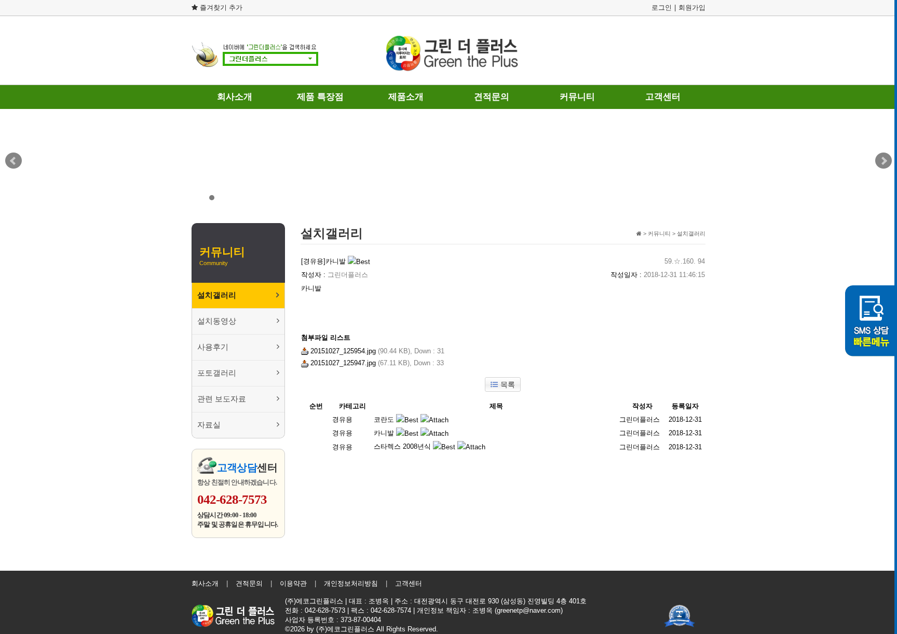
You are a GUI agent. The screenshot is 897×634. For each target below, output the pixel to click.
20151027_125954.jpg (342, 351)
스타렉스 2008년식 (402, 446)
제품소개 (406, 97)
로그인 (661, 7)
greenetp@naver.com (529, 610)
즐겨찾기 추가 (220, 7)
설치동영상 (216, 321)
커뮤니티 (577, 97)
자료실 (209, 425)
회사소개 (234, 97)
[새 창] (684, 611)
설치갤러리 (216, 295)
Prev (13, 161)
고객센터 (663, 97)
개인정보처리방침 (351, 583)
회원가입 (691, 7)
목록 (507, 384)
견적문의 (491, 97)
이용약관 (293, 583)
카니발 (384, 433)
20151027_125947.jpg (342, 363)
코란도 (384, 419)
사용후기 (212, 347)
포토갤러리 (216, 373)
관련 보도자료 (221, 399)
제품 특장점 (320, 97)
